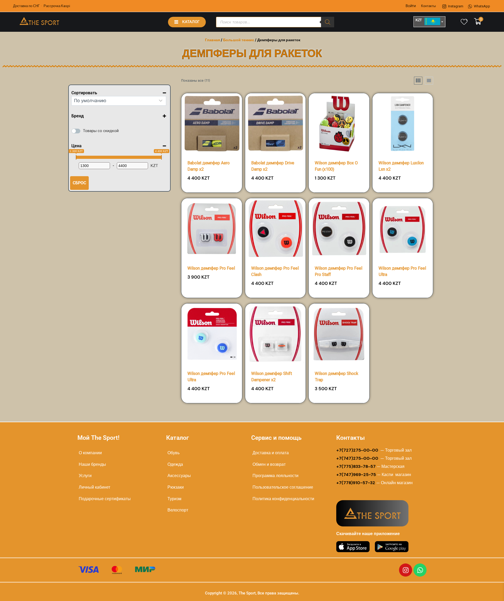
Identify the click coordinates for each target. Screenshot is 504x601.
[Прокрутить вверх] (483, 590)
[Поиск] (327, 22)
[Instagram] (405, 570)
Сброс (79, 182)
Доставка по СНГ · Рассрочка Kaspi (41, 6)
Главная (212, 40)
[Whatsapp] (420, 570)
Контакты (428, 6)
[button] (223, 180)
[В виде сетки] (418, 81)
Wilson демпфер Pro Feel (211, 268)
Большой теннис (238, 40)
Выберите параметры (211, 295)
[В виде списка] (429, 81)
